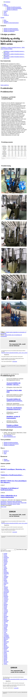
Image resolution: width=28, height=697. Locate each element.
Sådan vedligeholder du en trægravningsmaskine (9, 496)
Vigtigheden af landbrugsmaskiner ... (12, 475)
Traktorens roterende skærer (13, 502)
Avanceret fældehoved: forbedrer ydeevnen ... (14, 383)
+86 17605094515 (8, 435)
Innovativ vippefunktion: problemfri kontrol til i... (14, 408)
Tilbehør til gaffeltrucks (12, 9)
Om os (5, 13)
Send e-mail (3, 506)
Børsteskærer (4, 502)
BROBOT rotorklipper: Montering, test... (13, 469)
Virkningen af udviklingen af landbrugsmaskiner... (9, 489)
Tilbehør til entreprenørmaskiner (14, 8)
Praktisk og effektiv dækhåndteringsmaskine (14, 426)
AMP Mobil (6, 460)
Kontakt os (6, 15)
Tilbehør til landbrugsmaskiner (14, 7)
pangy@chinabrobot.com (10, 436)
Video (5, 12)
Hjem (5, 4)
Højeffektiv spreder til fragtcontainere (13, 417)
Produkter (6, 5)
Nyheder (6, 11)
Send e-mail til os (5, 85)
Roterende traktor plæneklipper (14, 501)
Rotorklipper (3, 501)
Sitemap (5, 459)
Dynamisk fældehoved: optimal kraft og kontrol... (15, 399)
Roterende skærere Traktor (13, 504)
